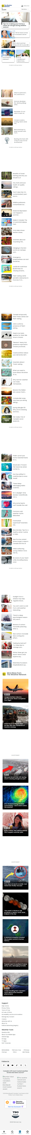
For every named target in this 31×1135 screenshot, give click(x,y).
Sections (24, 9)
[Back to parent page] (4, 8)
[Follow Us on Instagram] (8, 1065)
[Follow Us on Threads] (21, 1065)
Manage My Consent (8, 1017)
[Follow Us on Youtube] (12, 1065)
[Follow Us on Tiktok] (17, 1065)
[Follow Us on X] (25, 1065)
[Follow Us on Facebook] (4, 1065)
